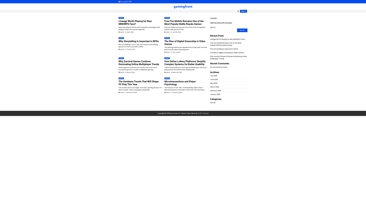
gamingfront (183, 6)
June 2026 (214, 79)
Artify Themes (203, 113)
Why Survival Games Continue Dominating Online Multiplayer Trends (139, 63)
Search (213, 27)
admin (122, 32)
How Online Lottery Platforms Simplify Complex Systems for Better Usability (185, 63)
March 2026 (214, 87)
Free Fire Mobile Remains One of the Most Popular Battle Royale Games (184, 22)
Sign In (243, 11)
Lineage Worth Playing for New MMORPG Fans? (135, 22)
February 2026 (215, 91)
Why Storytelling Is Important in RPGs (139, 41)
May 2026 (213, 83)
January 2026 (215, 94)
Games (121, 18)
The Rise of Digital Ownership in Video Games (227, 53)
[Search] (238, 11)
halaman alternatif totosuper (221, 23)
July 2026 (213, 76)
